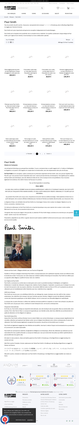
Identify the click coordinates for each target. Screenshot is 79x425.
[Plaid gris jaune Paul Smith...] (18, 86)
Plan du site (43, 415)
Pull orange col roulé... (30, 138)
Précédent (29, 154)
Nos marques (12, 13)
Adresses (61, 404)
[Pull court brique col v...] (72, 120)
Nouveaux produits (27, 400)
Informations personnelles (65, 397)
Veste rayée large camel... (12, 138)
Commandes (62, 400)
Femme (34, 13)
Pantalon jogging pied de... (67, 69)
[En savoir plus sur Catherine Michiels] (68, 365)
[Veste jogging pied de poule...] (18, 51)
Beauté (57, 13)
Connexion (62, 3)
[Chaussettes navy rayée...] (54, 51)
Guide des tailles (44, 406)
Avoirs (60, 402)
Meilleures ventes (27, 402)
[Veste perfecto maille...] (54, 120)
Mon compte (70, 3)
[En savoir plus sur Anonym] (10, 365)
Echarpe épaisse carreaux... (30, 104)
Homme (24, 13)
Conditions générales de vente (48, 408)
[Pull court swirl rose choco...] (72, 86)
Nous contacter (53, 3)
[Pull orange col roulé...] (36, 120)
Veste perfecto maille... (48, 138)
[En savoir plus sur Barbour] (39, 365)
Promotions (68, 13)
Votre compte (63, 394)
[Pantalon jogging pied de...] (72, 51)
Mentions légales (21, 420)
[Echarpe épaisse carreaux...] (36, 86)
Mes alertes (61, 409)
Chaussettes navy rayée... (48, 69)
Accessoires (45, 13)
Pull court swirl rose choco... (66, 104)
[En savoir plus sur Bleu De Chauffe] (54, 365)
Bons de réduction (63, 406)
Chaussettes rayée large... (30, 69)
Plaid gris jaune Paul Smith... (12, 104)
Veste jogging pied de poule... (12, 69)
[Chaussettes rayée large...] (36, 51)
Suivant (49, 154)
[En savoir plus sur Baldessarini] (25, 365)
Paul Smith (47, 25)
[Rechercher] (42, 8)
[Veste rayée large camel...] (18, 120)
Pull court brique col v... (66, 138)
